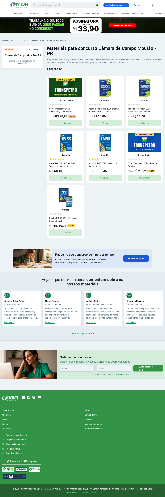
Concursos (17, 14)
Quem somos (8, 410)
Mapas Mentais (110, 14)
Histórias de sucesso (94, 428)
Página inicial (7, 40)
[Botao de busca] (97, 5)
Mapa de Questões (130, 14)
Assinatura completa (118, 5)
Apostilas (34, 14)
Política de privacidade (121, 374)
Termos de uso (71, 493)
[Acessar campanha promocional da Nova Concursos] (82, 25)
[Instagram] (34, 397)
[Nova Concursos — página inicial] (19, 5)
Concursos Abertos (90, 14)
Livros (56, 14)
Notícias (88, 419)
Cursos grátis (91, 415)
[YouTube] (39, 397)
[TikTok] (23, 397)
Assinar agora (137, 258)
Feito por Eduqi (145, 489)
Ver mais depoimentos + (82, 333)
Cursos (46, 14)
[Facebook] (28, 397)
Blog (87, 410)
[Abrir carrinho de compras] (153, 5)
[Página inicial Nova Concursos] (10, 398)
